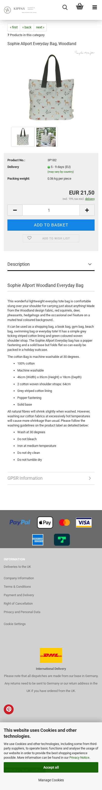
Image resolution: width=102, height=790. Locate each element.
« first (14, 27)
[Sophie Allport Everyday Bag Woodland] (51, 88)
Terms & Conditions (17, 586)
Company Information (19, 578)
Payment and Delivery (19, 595)
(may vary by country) (61, 171)
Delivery (13, 167)
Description (18, 264)
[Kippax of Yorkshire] (20, 10)
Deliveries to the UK (17, 567)
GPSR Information (25, 478)
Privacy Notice (79, 757)
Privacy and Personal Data (22, 612)
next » (40, 27)
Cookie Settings (15, 624)
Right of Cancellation (18, 603)
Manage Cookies (51, 780)
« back (26, 27)
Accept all (51, 767)
